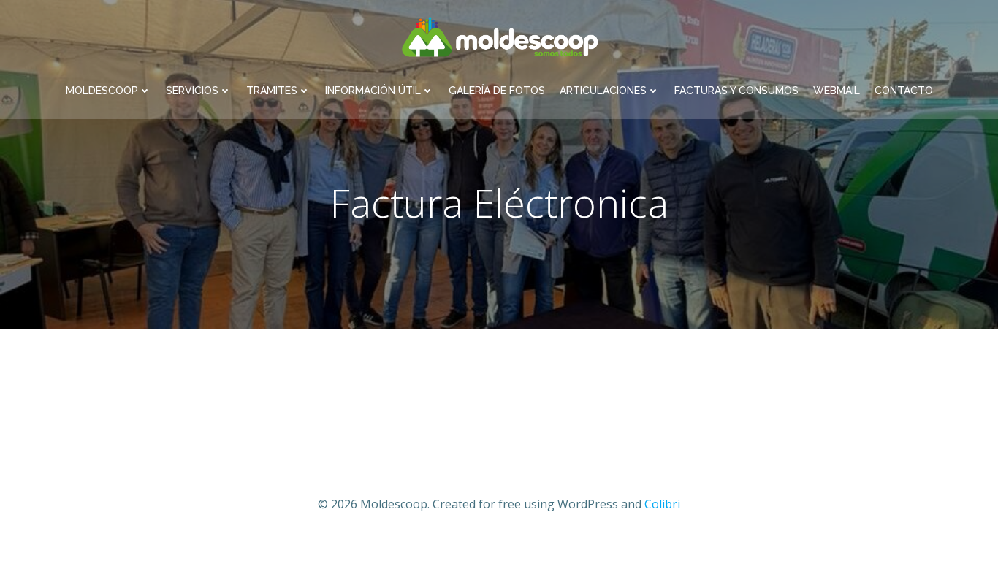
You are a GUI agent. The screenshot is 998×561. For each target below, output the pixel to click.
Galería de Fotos (497, 90)
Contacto (904, 90)
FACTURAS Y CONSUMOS (736, 90)
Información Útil (373, 90)
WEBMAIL (836, 90)
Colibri (662, 504)
